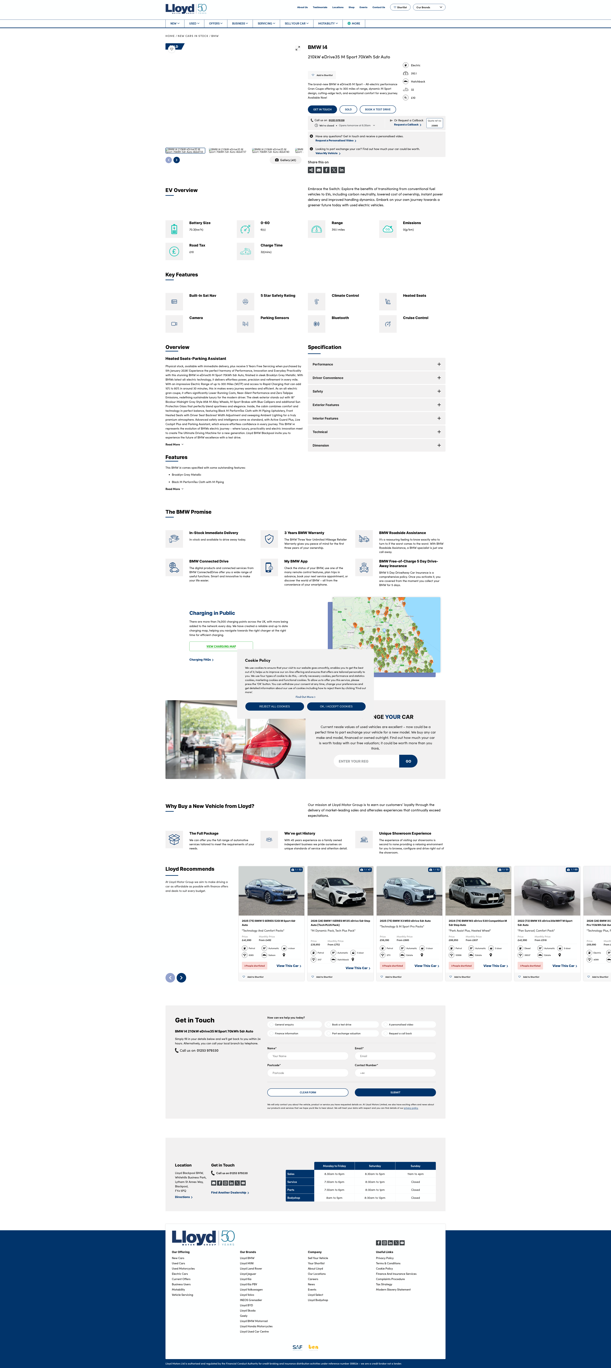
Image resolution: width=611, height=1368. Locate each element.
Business (238, 23)
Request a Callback (406, 124)
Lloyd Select (315, 1294)
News (311, 1284)
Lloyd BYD (246, 1305)
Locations (338, 7)
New (173, 23)
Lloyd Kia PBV (248, 1284)
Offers (214, 23)
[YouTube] (402, 1244)
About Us (302, 7)
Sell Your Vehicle (318, 1258)
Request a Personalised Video (335, 140)
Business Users (181, 1284)
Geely (243, 1315)
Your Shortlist (316, 1263)
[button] (274, 706)
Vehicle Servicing (182, 1294)
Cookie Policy (384, 1268)
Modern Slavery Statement (393, 1289)
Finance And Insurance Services (396, 1273)
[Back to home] (186, 9)
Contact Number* (366, 1065)
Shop (352, 7)
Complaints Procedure (390, 1279)
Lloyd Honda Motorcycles (256, 1326)
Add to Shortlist (325, 75)
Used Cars (178, 1263)
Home (170, 36)
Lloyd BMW (247, 1258)
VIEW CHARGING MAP (221, 646)
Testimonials (320, 7)
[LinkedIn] (390, 1244)
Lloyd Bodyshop (318, 1300)
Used (193, 23)
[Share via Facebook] (326, 170)
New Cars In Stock (193, 36)
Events (363, 7)
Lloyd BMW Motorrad (254, 1320)
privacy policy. (411, 1107)
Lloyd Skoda (248, 1310)
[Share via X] (334, 170)
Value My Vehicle (327, 153)
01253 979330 (336, 120)
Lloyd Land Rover (251, 1268)
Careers (313, 1279)
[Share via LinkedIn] (341, 170)
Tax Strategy (384, 1284)
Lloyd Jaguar (248, 1273)
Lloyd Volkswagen (251, 1289)
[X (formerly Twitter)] (396, 1244)
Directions (182, 1196)
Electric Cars (180, 1273)
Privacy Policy (385, 1258)
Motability (326, 23)
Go (408, 761)
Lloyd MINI (247, 1263)
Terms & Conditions (388, 1263)
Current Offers (181, 1279)
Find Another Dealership (228, 1192)
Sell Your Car (295, 23)
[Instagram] (384, 1244)
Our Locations (317, 1273)
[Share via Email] (319, 170)
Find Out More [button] (305, 697)
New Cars (178, 1258)
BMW (215, 36)
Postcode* (274, 1065)
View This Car (287, 965)
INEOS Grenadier (251, 1300)
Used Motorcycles (183, 1268)
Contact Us (378, 7)
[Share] (311, 170)
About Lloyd (315, 1268)
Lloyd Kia (245, 1279)
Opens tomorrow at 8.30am (345, 125)
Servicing (265, 23)
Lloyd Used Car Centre (254, 1331)
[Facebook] (378, 1244)
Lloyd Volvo (247, 1294)
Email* (359, 1048)
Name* (272, 1048)
